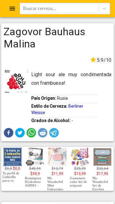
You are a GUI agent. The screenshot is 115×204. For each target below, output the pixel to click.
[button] (8, 133)
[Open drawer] (12, 8)
